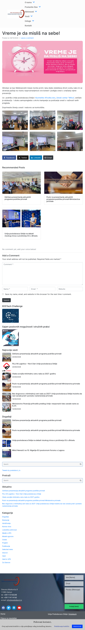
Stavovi (5, 553)
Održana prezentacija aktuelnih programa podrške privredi (36, 354)
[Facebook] (3, 608)
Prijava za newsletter (9, 618)
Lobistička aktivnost (9, 530)
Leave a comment (27, 38)
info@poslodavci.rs (14, 600)
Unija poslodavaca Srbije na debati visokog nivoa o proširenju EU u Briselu (43, 440)
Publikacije (6, 546)
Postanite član (31, 7)
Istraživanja (6, 523)
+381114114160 (10, 597)
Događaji (5, 517)
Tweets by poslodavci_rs (11, 470)
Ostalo (4, 540)
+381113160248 (10, 595)
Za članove (6, 562)
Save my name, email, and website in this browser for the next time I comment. (38, 294)
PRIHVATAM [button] (77, 626)
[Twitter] (8, 608)
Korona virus (6, 526)
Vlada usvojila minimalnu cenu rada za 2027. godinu (34, 374)
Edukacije (5, 520)
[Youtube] (19, 608)
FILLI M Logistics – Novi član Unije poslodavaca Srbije (34, 364)
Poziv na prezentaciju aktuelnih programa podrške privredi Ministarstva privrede (46, 384)
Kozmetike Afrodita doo (45, 98)
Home (3, 614)
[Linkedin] (14, 608)
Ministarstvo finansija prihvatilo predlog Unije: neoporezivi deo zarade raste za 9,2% (45, 405)
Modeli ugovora (7, 536)
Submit (6, 300)
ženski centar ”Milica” (65, 98)
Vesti (4, 556)
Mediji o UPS (6, 533)
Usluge (28, 21)
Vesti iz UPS (6, 559)
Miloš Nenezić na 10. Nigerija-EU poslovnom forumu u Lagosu (38, 450)
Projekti (5, 543)
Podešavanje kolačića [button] (61, 626)
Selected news (7, 549)
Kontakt (28, 25)
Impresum (73, 614)
